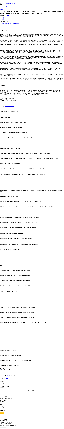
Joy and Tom (4, 7)
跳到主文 (1, 9)
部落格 (3, 18)
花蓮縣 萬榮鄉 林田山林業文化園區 (11, 23)
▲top (1, 379)
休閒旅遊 (8, 15)
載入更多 (2, 381)
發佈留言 (2, 387)
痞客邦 (8, 375)
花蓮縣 (7, 378)
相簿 (3, 17)
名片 (3, 19)
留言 (10, 375)
